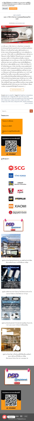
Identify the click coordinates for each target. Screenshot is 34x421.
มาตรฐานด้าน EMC (18, 101)
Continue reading (17, 89)
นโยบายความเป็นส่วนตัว (8, 5)
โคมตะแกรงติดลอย (7, 121)
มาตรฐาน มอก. (7, 100)
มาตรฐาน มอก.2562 (15, 100)
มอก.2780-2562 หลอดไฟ (15, 98)
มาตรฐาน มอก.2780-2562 (7, 101)
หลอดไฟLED (30, 101)
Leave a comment (29, 103)
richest (23, 23)
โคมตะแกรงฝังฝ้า (7, 126)
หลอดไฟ (19, 15)
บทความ (15, 15)
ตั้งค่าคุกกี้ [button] (5, 8)
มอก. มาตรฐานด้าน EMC (13, 96)
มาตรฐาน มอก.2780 (24, 100)
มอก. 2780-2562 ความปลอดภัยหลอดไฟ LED (17, 18)
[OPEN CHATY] (4, 417)
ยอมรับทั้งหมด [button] (13, 8)
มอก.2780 (26, 96)
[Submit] (31, 111)
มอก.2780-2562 (5, 98)
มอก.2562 (21, 96)
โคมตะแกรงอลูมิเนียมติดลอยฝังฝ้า (11, 131)
